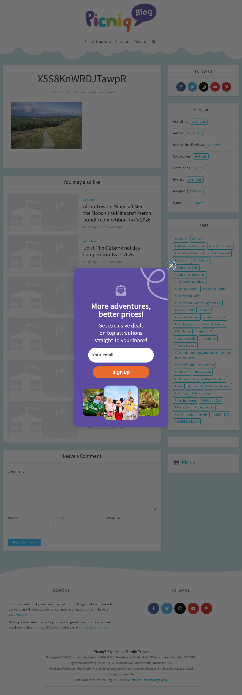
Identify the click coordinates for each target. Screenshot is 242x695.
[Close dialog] (171, 265)
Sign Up (121, 372)
